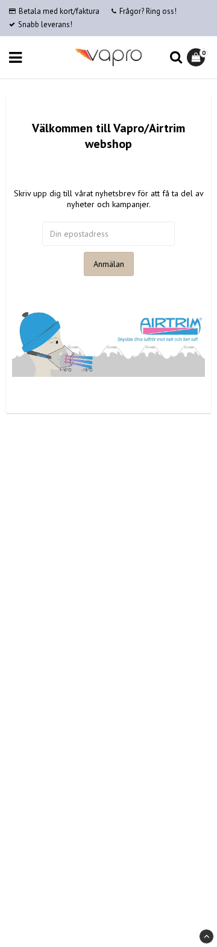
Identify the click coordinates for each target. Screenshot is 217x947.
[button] (197, 57)
